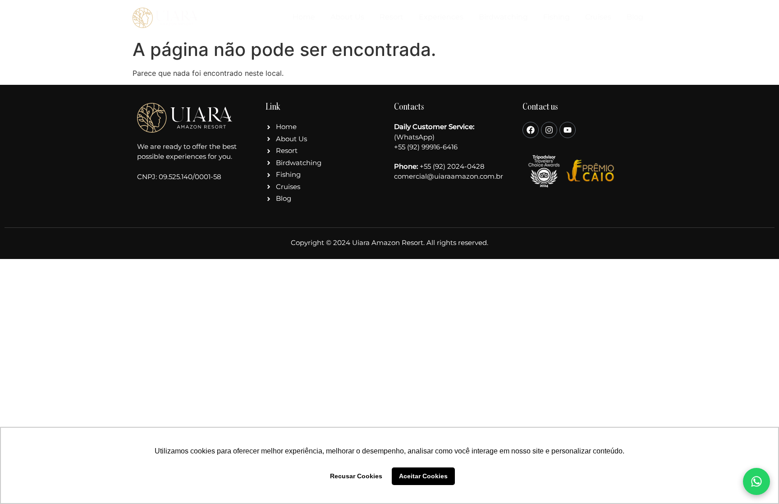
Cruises (598, 17)
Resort (391, 17)
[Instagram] (549, 130)
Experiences (441, 17)
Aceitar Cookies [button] (423, 476)
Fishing (556, 17)
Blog (635, 17)
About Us (347, 17)
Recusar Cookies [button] (356, 476)
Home (304, 17)
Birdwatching (503, 17)
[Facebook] (530, 130)
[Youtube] (567, 130)
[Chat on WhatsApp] (756, 481)
